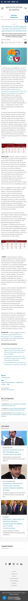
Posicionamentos (14, 578)
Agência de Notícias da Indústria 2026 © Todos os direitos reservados (14, 593)
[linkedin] (21, 564)
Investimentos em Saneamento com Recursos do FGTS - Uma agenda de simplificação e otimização (13, 91)
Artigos (14, 576)
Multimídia (14, 583)
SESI (8, 1)
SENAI (13, 1)
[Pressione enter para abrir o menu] (2, 8)
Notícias (14, 571)
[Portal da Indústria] (1, 2)
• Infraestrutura (5, 377)
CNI (5, 1)
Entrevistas (14, 573)
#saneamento (19, 382)
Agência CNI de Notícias (8, 389)
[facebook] (6, 564)
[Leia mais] (14, 438)
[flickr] (17, 564)
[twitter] (9, 564)
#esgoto (3, 384)
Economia (5, 404)
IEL (17, 1)
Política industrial (9, 481)
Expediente (14, 585)
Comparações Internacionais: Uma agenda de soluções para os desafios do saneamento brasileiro (15, 358)
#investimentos (10, 382)
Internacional (6, 413)
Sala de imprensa (14, 580)
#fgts (8, 384)
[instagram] (13, 564)
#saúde (3, 382)
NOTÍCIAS (14, 15)
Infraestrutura (8, 447)
